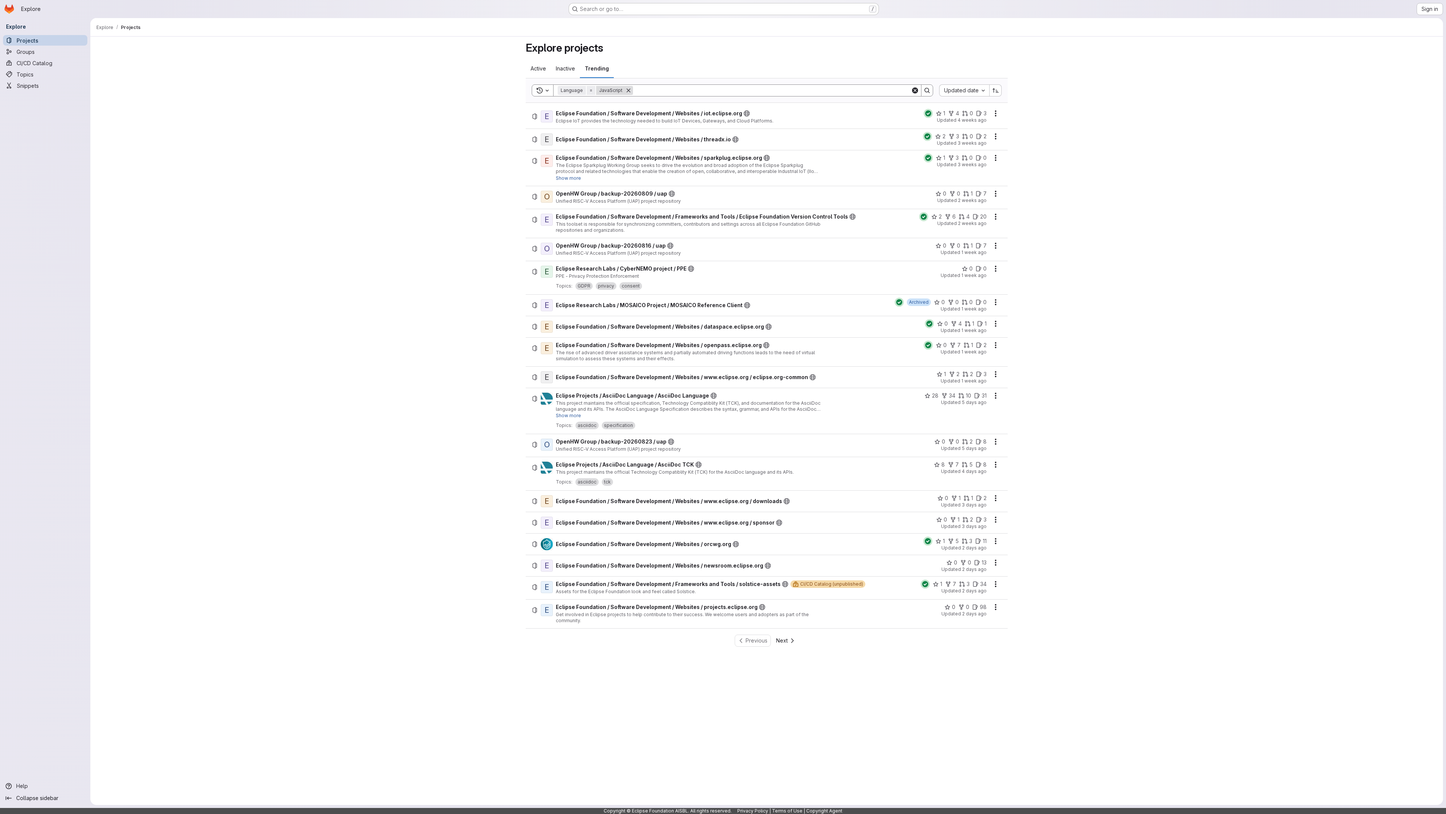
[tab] (538, 68)
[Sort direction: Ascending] (996, 90)
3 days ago (974, 505)
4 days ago (974, 471)
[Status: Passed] (928, 113)
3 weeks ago (972, 143)
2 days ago (974, 548)
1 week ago (974, 252)
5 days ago (974, 402)
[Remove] (628, 90)
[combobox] (964, 90)
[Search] (927, 90)
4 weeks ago (972, 120)
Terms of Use (787, 811)
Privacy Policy (752, 811)
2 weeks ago (972, 200)
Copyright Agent (824, 811)
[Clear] (915, 90)
